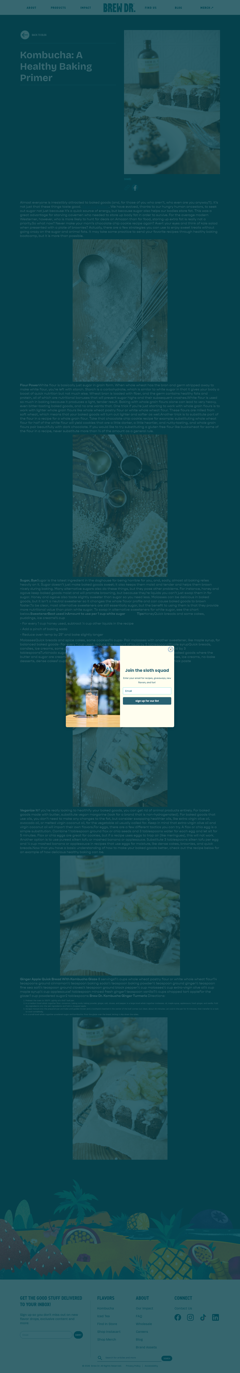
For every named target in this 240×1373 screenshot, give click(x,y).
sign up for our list (147, 701)
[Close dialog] (170, 649)
